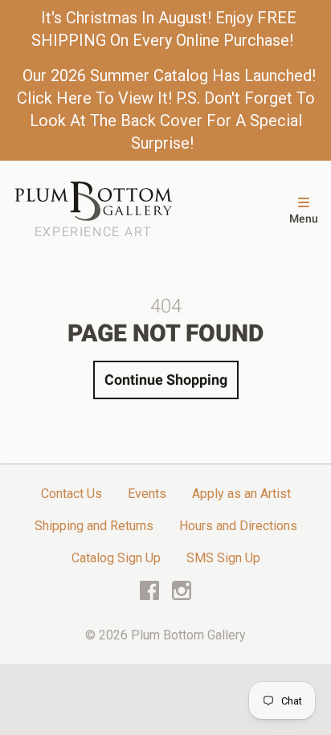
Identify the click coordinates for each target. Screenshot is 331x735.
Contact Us (71, 493)
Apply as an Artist (241, 493)
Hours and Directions (238, 525)
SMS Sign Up (223, 558)
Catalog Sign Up (116, 558)
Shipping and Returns (94, 525)
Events (147, 493)
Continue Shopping (165, 379)
